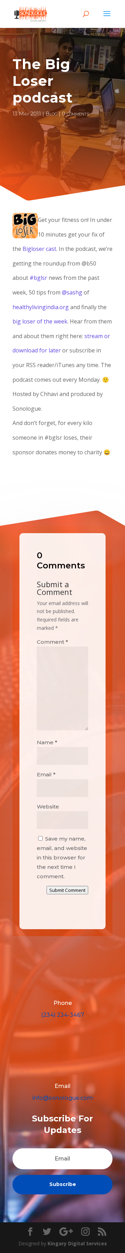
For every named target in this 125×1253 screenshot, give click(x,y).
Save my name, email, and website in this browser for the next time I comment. (62, 857)
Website (48, 806)
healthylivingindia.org (40, 307)
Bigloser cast (39, 249)
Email (46, 774)
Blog (51, 113)
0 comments (75, 113)
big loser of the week (39, 321)
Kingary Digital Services (77, 1243)
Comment (52, 642)
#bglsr (38, 278)
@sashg (72, 292)
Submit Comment (67, 890)
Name (47, 742)
